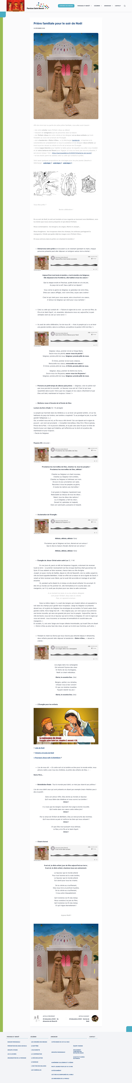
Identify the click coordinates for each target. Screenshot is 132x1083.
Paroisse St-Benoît (83, 5)
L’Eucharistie (35, 1050)
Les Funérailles (36, 1070)
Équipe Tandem (78, 1046)
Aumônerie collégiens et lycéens (62, 1062)
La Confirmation (36, 1054)
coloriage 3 (67, 163)
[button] (91, 6)
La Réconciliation (37, 1058)
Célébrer (97, 5)
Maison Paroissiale (14, 1042)
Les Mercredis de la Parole (60, 1078)
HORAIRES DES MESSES (66, 5)
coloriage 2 (57, 163)
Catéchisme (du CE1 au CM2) (60, 1042)
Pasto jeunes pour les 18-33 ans (62, 1066)
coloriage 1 (47, 163)
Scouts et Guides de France (79, 1057)
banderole (76, 140)
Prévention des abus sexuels (17, 1046)
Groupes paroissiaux (58, 1052)
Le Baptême (34, 1046)
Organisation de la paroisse (17, 1058)
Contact (118, 5)
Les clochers (12, 1054)
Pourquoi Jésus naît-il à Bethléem (48, 758)
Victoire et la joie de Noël (44, 753)
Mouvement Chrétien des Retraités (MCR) (78, 1051)
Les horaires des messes (39, 1042)
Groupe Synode (13, 1050)
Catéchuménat (56, 1070)
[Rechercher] (124, 6)
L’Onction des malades (38, 1066)
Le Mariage (34, 1062)
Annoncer (107, 5)
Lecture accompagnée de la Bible (62, 1074)
